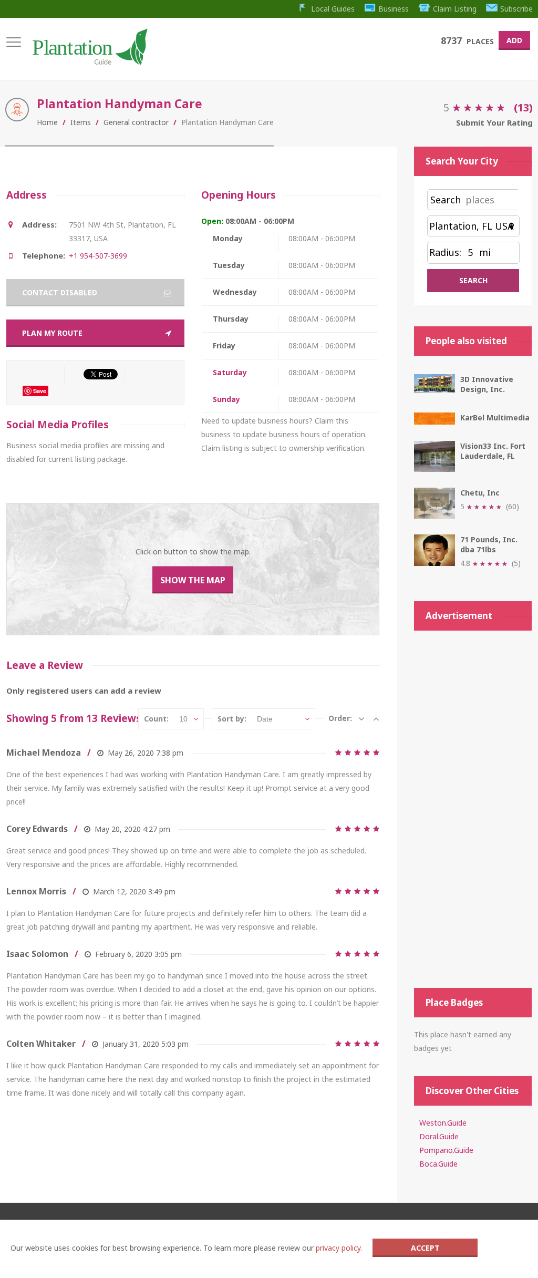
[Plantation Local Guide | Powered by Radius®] (89, 61)
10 (183, 719)
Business (393, 9)
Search (445, 199)
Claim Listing (455, 9)
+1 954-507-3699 (98, 256)
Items (80, 122)
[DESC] (361, 718)
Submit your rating (494, 122)
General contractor (136, 122)
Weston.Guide (443, 1123)
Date (265, 719)
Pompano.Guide (446, 1150)
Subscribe (516, 9)
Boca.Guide (438, 1164)
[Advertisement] (473, 809)
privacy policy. (339, 1248)
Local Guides (333, 9)
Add (514, 40)
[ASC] (376, 718)
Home (47, 122)
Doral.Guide (439, 1136)
